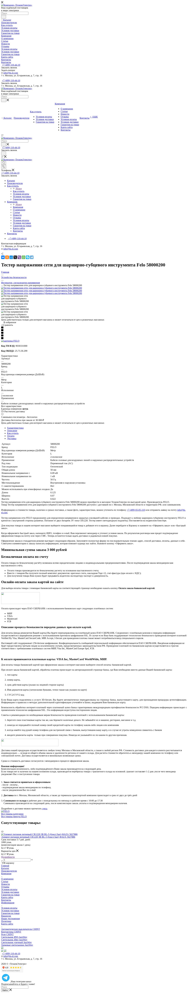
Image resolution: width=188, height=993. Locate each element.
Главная (5, 865)
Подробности (8, 857)
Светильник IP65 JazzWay (14, 937)
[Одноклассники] (7, 257)
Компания (18, 207)
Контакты (6, 900)
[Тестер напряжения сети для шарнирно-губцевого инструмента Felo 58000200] (41, 288)
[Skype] (27, 257)
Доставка (11, 438)
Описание (12, 430)
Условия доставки (10, 892)
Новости (5, 884)
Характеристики (15, 428)
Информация (7, 902)
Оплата (10, 436)
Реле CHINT (7, 934)
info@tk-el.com (10, 73)
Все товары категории (12, 814)
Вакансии (6, 916)
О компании (7, 879)
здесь (44, 808)
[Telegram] (31, 257)
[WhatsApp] (23, 257)
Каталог (5, 868)
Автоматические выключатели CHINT (20, 929)
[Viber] (19, 257)
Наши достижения (10, 918)
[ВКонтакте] (3, 257)
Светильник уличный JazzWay (16, 942)
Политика (6, 921)
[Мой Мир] (11, 257)
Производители (9, 871)
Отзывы (5, 887)
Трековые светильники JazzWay (17, 945)
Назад (19, 188)
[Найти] (3, 17)
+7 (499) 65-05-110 (136, 510)
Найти (5, 990)
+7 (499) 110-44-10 (11, 65)
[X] (15, 257)
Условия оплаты (9, 889)
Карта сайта (7, 897)
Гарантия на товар (10, 894)
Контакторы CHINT (11, 932)
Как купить (18, 191)
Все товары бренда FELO (14, 816)
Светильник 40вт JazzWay (14, 939)
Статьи (4, 881)
